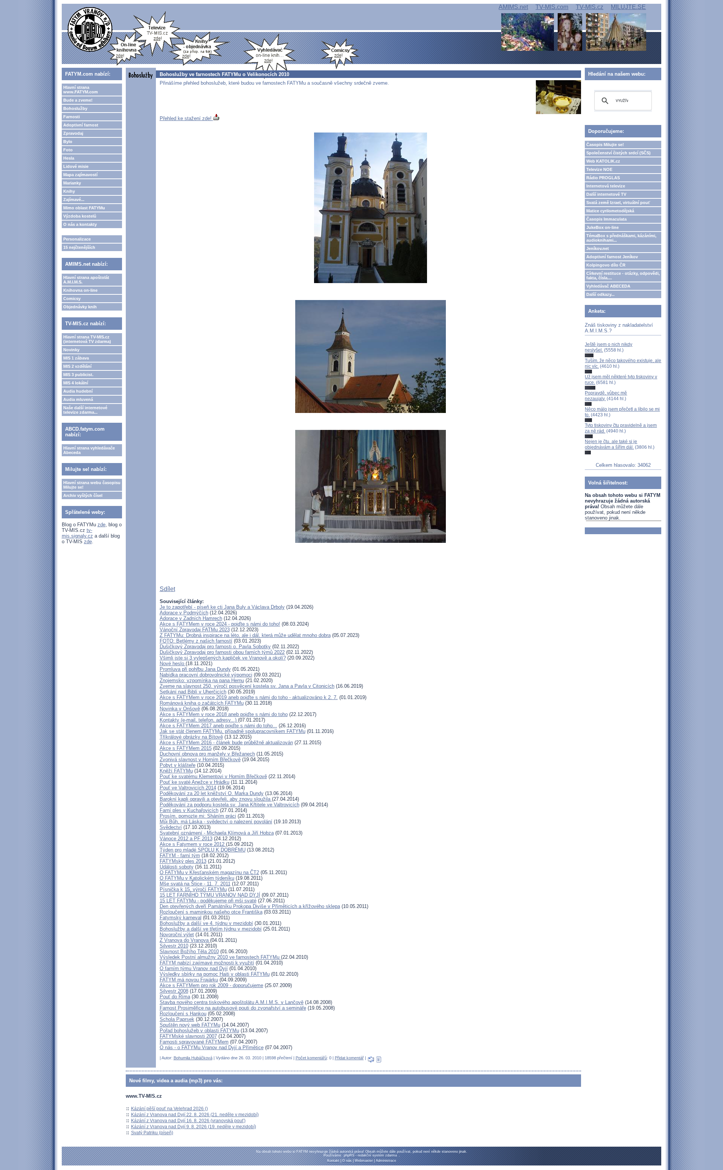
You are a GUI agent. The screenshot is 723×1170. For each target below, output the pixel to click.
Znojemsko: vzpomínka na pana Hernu (202, 680)
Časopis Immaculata (606, 219)
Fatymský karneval (180, 917)
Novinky (71, 349)
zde (101, 524)
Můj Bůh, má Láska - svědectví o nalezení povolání (216, 821)
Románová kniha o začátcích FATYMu (202, 703)
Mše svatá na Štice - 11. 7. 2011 (195, 884)
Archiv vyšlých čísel (82, 495)
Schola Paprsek (177, 1019)
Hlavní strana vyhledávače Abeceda (89, 450)
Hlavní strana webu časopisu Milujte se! (91, 484)
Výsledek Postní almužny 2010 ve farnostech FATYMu (220, 957)
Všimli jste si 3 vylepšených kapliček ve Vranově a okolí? (223, 658)
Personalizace (77, 239)
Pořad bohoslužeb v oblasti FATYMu (199, 1030)
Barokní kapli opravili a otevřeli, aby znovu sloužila (216, 799)
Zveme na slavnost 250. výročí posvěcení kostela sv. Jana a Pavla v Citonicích (247, 686)
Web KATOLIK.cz (603, 161)
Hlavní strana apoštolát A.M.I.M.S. (86, 279)
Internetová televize (605, 186)
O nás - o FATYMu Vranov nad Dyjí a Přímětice (212, 1047)
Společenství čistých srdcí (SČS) (618, 153)
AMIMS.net (513, 7)
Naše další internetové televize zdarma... (85, 409)
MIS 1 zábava (76, 358)
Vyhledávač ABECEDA (608, 286)
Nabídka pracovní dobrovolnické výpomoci (206, 675)
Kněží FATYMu (176, 771)
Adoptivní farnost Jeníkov (612, 256)
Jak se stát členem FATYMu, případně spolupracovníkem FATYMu (232, 731)
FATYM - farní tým (180, 855)
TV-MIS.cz (589, 7)
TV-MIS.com (551, 7)
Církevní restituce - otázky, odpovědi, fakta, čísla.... (623, 275)
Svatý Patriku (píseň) (152, 1132)
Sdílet (167, 589)
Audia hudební (78, 391)
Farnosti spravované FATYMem (194, 1042)
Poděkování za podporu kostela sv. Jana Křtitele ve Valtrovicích (229, 804)
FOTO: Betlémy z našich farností (196, 641)
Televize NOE (599, 169)
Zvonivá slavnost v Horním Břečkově (200, 759)
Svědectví (171, 827)
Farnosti (71, 116)
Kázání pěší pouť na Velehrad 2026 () (169, 1108)
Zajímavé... (73, 199)
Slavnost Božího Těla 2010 (189, 951)
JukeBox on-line (602, 227)
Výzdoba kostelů (79, 216)
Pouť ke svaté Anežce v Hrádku (194, 782)
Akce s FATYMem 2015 (186, 748)
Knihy (69, 191)
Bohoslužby (75, 108)
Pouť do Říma (175, 996)
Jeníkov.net (597, 248)
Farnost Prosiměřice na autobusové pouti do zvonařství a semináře (233, 1008)
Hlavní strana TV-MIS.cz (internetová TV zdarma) (87, 339)
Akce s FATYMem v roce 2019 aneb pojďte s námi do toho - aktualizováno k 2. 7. (249, 697)
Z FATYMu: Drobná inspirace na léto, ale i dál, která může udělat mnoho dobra (245, 635)
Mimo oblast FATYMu (84, 208)
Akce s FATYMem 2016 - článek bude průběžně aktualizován (226, 742)
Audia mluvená (78, 399)
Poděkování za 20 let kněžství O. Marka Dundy (212, 793)
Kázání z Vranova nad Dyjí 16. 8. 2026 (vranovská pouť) (188, 1120)
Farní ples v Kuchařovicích (189, 810)
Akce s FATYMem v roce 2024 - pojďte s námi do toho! (220, 624)
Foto (68, 150)
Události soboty (177, 867)
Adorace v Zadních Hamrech (191, 618)
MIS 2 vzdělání (77, 366)
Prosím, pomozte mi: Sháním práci (198, 816)
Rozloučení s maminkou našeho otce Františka (211, 912)
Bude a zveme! (78, 100)
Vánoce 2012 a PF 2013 (186, 838)
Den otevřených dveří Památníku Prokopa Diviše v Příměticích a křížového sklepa (250, 906)
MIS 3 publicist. (78, 374)
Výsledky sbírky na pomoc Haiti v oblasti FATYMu (215, 974)
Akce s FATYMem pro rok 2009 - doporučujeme (211, 985)
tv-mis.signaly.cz (77, 533)
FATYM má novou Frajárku (189, 980)
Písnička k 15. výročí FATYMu (193, 889)
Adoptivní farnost (80, 125)
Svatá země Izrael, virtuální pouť (618, 202)
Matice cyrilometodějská (610, 211)
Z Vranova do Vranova (185, 940)
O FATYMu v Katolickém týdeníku (197, 878)
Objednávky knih (80, 307)
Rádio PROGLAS (603, 177)
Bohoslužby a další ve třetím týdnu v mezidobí (211, 929)
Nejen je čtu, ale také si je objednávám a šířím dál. (611, 444)
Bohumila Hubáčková (193, 1058)
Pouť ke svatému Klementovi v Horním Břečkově (213, 776)
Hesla (68, 158)
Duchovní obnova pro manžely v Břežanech (207, 754)
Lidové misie (75, 166)
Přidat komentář (349, 1058)
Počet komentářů (311, 1058)
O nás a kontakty (80, 224)
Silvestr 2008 (174, 991)
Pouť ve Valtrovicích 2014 (188, 788)
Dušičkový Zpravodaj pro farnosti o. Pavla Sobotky (215, 646)
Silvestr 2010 (174, 946)
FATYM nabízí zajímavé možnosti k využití (207, 963)
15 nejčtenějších (79, 247)
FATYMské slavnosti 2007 (188, 1036)
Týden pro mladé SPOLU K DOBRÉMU (203, 850)
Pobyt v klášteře (177, 765)
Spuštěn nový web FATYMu (190, 1025)
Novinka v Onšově (180, 708)
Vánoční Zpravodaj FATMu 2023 (195, 629)
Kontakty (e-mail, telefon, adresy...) (199, 720)
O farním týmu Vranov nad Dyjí (194, 968)
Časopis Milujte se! (605, 144)
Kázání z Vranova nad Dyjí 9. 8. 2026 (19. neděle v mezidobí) (193, 1126)
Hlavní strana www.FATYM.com (80, 89)
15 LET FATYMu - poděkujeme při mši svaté (208, 900)
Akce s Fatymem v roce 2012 (193, 844)
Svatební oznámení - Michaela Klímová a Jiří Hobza (217, 833)
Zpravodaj (73, 133)
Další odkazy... (600, 294)
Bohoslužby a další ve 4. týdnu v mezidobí (206, 923)
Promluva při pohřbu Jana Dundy (195, 669)
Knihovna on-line (80, 290)
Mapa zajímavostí (80, 174)
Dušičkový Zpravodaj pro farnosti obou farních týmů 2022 (222, 652)
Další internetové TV (606, 194)
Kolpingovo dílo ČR (605, 265)
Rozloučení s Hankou (183, 1013)
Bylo (67, 141)
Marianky (72, 183)
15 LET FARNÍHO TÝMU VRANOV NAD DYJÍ (210, 895)
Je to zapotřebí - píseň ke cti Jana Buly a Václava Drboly (222, 607)
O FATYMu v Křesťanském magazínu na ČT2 (209, 872)
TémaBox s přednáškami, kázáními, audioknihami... (621, 237)
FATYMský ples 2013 (183, 861)
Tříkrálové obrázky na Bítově (191, 737)
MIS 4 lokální (75, 383)
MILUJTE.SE (628, 7)
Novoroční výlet (177, 934)
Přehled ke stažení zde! (186, 118)
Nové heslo (173, 663)
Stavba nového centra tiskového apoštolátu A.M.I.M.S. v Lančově (232, 1002)
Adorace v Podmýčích (184, 612)
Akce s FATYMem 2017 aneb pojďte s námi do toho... (218, 725)
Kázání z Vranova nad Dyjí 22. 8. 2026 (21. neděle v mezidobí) (195, 1114)
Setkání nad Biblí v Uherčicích (193, 692)
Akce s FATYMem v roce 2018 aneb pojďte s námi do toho (224, 714)
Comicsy (72, 298)
